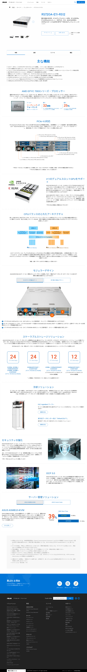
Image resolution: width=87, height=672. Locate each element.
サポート (50, 2)
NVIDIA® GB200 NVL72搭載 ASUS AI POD (13, 633)
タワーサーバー (30, 623)
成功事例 (48, 612)
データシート (47, 32)
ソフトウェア (29, 647)
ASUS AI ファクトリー (12, 607)
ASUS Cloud (10, 662)
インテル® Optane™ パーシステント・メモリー (13, 653)
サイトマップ (40, 4)
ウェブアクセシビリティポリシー (40, 4)
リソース (43, 2)
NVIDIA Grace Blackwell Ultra (32, 609)
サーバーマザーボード (31, 629)
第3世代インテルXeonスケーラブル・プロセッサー (13, 637)
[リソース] (53, 52)
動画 (47, 609)
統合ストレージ (30, 640)
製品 (37, 2)
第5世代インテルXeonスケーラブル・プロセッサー (13, 630)
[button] (75, 2)
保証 (67, 624)
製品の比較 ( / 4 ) (12, 670)
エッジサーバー (30, 625)
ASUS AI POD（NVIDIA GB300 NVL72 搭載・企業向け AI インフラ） (13, 610)
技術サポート (69, 607)
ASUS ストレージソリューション (13, 646)
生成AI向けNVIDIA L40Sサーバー (13, 640)
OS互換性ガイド (69, 609)
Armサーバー (29, 621)
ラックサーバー (28, 7)
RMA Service (69, 626)
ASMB (27, 651)
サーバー (19, 7)
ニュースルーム (49, 607)
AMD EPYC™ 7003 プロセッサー (13, 656)
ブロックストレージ (31, 638)
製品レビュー (49, 614)
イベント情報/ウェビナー (52, 610)
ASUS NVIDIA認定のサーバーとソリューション (13, 614)
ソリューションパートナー (13, 664)
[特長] (16, 52)
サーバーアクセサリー (31, 631)
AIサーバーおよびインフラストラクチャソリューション (13, 625)
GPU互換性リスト (70, 610)
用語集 (47, 618)
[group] (12, 37)
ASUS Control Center (31, 649)
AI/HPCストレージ (30, 636)
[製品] (71, 52)
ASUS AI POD (29, 607)
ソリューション (30, 2)
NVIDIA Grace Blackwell (32, 612)
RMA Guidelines (69, 628)
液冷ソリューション (11, 627)
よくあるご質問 (69, 630)
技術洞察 (48, 616)
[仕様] (34, 52)
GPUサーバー (29, 619)
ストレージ (28, 634)
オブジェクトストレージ (32, 642)
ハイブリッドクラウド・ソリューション (13, 660)
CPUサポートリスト (70, 612)
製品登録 (68, 622)
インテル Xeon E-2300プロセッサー (13, 649)
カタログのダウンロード (71, 632)
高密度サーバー (30, 627)
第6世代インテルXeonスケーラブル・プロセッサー (13, 621)
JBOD (27, 644)
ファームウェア (69, 616)
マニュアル (68, 614)
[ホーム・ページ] (9, 7)
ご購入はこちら (69, 618)
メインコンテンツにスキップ (40, 4)
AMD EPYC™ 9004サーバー (13, 643)
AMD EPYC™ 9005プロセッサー (13, 618)
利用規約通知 (77, 670)
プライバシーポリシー (67, 670)
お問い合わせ (62, 32)
